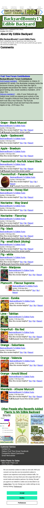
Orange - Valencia (11, 358)
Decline (22, 498)
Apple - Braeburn (11, 148)
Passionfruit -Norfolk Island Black (21, 161)
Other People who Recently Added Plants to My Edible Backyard (22, 410)
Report (30, 130)
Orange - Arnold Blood (14, 373)
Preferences (22, 503)
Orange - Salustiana (12, 345)
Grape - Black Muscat (14, 122)
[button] (18, 13)
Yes (21, 130)
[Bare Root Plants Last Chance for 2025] (22, 14)
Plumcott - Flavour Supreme (18, 283)
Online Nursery (7, 465)
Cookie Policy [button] (7, 484)
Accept (22, 493)
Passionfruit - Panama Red (17, 174)
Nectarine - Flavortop (14, 215)
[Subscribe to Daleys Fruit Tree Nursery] (6, 424)
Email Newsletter (8, 455)
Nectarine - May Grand (14, 202)
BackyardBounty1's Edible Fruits (12, 126)
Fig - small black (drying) (15, 241)
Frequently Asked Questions (13, 453)
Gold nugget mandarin (8, 81)
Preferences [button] (18, 486)
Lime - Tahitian (9, 313)
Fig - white (7, 254)
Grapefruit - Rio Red (12, 329)
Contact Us (6, 449)
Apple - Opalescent (12, 135)
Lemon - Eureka (10, 298)
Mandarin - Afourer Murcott (17, 389)
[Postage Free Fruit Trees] (6, 439)
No (25, 130)
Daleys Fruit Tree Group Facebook (15, 451)
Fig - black (7, 228)
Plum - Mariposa (11, 267)
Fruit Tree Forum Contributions (15, 76)
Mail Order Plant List (10, 463)
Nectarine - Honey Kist (14, 190)
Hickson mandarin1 (7, 94)
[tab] (4, 7)
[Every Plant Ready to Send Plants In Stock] (22, 428)
